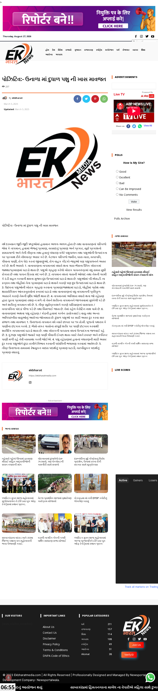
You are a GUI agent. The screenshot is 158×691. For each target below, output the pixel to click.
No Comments (128, 194)
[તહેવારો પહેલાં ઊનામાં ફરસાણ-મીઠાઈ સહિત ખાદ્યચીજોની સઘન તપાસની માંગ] (19, 444)
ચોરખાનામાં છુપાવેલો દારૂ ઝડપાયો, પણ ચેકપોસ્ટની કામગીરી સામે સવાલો (51, 461)
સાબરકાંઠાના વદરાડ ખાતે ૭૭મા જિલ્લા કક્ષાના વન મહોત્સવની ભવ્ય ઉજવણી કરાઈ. (17, 540)
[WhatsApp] (104, 99)
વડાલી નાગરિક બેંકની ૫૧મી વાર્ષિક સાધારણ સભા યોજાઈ (52, 539)
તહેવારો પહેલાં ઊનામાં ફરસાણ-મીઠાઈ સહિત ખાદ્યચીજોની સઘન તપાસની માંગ (17, 461)
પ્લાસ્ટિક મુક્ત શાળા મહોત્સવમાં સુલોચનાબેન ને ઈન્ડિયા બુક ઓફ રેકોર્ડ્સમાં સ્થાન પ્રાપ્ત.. (19, 501)
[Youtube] (152, 36)
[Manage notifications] (8, 678)
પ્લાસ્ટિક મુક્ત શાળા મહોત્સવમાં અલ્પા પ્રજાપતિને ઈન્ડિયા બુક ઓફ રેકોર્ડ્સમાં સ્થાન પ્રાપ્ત (90, 540)
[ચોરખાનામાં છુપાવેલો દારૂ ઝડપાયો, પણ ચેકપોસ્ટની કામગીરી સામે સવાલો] (55, 444)
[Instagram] (141, 36)
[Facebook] (136, 36)
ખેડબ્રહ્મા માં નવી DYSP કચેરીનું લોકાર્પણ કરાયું (90, 499)
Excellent (124, 177)
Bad (121, 183)
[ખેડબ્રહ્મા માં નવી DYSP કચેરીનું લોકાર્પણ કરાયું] (91, 483)
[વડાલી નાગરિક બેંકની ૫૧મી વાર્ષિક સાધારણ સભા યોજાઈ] (55, 523)
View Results (134, 209)
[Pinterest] (95, 99)
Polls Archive (122, 218)
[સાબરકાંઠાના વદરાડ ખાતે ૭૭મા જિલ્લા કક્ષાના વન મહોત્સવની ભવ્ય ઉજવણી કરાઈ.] (19, 523)
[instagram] (30, 381)
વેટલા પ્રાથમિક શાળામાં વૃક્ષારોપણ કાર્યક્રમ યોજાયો (54, 499)
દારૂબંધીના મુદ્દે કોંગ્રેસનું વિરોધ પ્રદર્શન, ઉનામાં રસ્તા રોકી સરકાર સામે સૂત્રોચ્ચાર (89, 461)
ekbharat (17, 97)
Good (122, 171)
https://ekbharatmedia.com (42, 375)
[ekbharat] (5, 98)
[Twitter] (147, 36)
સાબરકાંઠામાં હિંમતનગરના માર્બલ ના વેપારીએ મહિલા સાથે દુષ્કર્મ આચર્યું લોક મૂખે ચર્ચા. (97, 687)
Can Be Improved (130, 189)
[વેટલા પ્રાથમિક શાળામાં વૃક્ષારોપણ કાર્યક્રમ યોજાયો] (55, 483)
